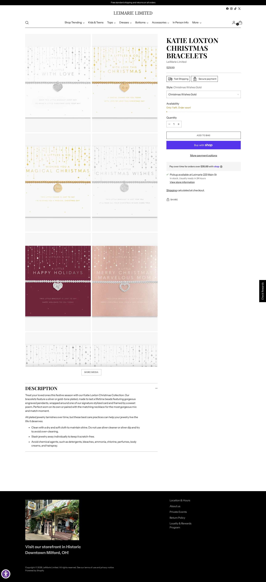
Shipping (171, 190)
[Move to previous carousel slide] (231, 480)
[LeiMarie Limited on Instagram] (231, 8)
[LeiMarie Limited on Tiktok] (235, 8)
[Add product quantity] (178, 124)
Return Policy (177, 517)
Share (174, 199)
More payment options (203, 155)
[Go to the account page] (233, 23)
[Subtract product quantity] (169, 124)
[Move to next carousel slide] (238, 480)
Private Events (178, 511)
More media (91, 372)
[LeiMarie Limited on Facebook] (227, 8)
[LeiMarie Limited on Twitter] (239, 8)
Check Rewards (262, 291)
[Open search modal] (27, 23)
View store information (182, 182)
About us (175, 506)
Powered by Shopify (34, 570)
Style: (184, 87)
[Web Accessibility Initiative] (6, 574)
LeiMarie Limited (176, 61)
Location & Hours (180, 500)
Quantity (171, 117)
